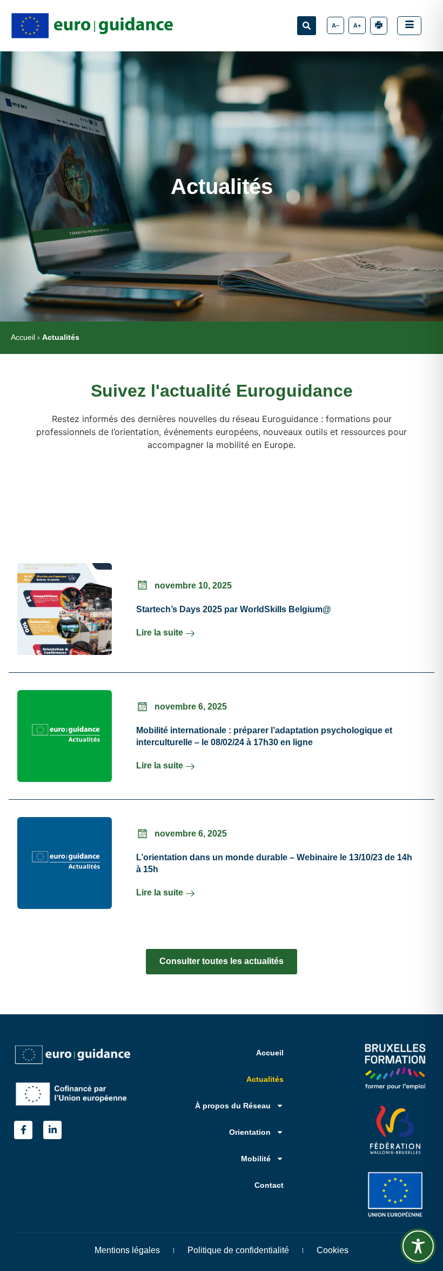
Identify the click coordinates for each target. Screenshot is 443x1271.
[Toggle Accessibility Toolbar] (418, 1246)
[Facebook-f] (23, 1130)
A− (335, 25)
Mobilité (256, 1158)
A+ (357, 25)
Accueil (23, 337)
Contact (269, 1185)
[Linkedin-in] (52, 1130)
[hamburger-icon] (409, 25)
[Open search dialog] (306, 25)
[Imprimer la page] (378, 26)
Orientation (250, 1132)
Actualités (265, 1079)
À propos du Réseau (233, 1105)
